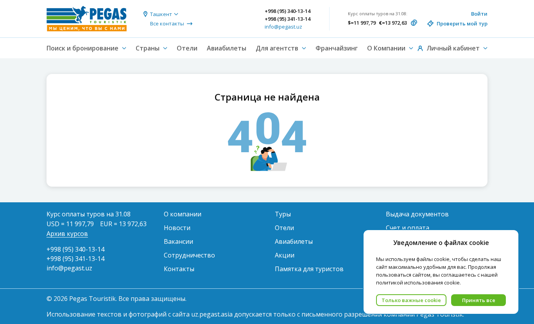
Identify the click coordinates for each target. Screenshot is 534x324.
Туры (283, 214)
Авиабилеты (226, 48)
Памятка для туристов (309, 269)
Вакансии (178, 241)
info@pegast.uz (283, 26)
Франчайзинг (336, 48)
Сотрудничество (189, 255)
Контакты (179, 269)
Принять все (478, 300)
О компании (182, 214)
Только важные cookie (411, 300)
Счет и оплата (407, 227)
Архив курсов (67, 233)
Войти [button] (479, 13)
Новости (177, 227)
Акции (284, 255)
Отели (187, 48)
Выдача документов (417, 214)
